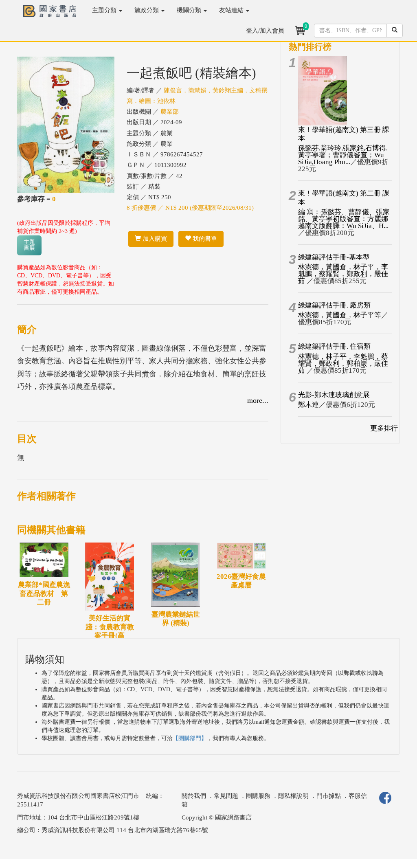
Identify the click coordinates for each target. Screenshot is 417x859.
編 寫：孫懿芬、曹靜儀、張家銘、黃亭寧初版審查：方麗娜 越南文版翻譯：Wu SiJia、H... (344, 219)
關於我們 (194, 796)
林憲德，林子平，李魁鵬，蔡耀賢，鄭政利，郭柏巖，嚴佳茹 (343, 363)
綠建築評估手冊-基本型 (334, 257)
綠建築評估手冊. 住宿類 (334, 346)
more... (257, 400)
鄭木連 (308, 405)
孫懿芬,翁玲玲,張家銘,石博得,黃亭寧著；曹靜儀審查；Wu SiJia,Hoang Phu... (343, 155)
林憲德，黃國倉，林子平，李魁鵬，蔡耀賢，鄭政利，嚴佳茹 (343, 274)
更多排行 (384, 428)
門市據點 (328, 796)
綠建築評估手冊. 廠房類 (334, 305)
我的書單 (204, 238)
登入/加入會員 (265, 30)
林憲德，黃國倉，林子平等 (339, 315)
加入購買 (154, 238)
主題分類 (105, 10)
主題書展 (29, 245)
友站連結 (232, 10)
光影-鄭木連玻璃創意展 (334, 395)
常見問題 (226, 796)
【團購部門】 (190, 738)
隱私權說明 (293, 796)
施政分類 (147, 10)
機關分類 (190, 10)
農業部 (169, 111)
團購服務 (258, 796)
